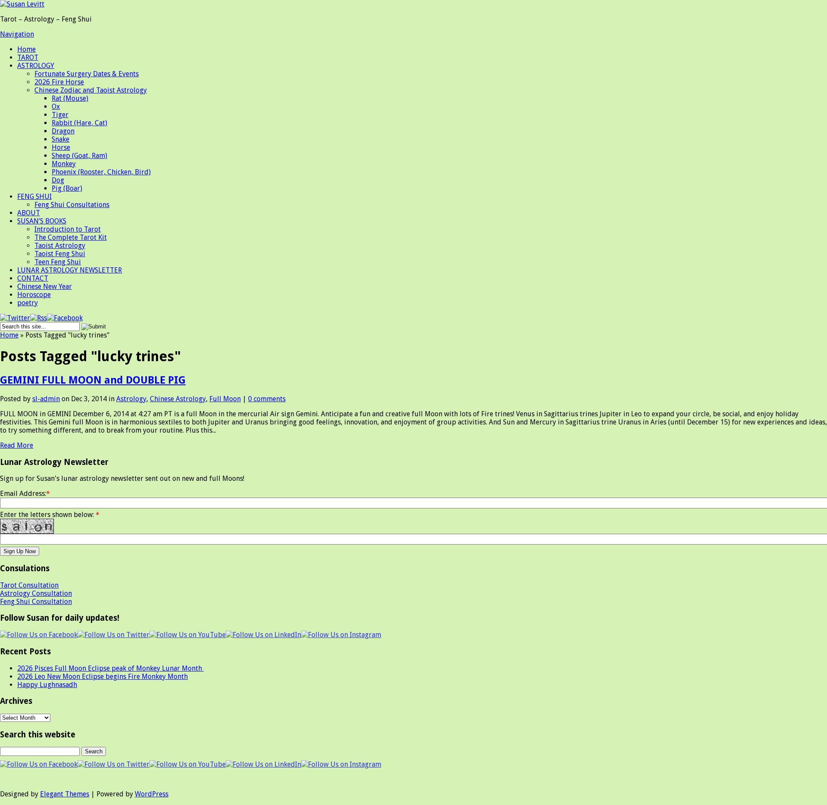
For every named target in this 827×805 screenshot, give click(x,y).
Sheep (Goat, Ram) (79, 156)
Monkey (64, 164)
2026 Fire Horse (59, 82)
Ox (56, 106)
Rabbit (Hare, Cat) (79, 123)
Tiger (60, 115)
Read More (16, 445)
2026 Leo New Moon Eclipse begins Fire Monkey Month (102, 676)
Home (26, 49)
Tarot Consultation (29, 585)
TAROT (27, 57)
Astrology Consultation (36, 593)
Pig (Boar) (67, 188)
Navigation (17, 34)
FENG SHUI (34, 196)
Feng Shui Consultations (71, 205)
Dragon (63, 131)
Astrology (131, 399)
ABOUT (28, 213)
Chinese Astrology (178, 399)
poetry (27, 303)
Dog (58, 180)
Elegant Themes (64, 794)
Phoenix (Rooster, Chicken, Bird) (101, 172)
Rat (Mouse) (70, 98)
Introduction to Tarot (67, 229)
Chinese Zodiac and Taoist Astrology (90, 90)
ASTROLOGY (35, 66)
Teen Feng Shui (57, 262)
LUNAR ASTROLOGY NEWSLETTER (69, 270)
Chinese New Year (44, 286)
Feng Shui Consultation (36, 602)
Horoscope (34, 295)
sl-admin (46, 399)
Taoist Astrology (59, 246)
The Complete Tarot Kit (70, 237)
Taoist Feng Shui (59, 254)
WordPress (151, 794)
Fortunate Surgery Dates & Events (86, 74)
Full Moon (225, 399)
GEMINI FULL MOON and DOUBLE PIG (93, 380)
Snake (60, 139)
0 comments (267, 399)
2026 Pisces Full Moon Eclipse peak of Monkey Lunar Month (110, 668)
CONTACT (32, 278)
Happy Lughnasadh (47, 685)
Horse (61, 147)
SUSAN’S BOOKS (41, 221)
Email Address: (23, 493)
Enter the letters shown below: (49, 515)
